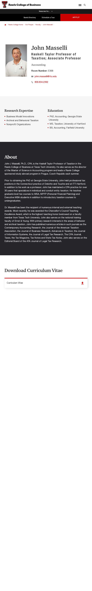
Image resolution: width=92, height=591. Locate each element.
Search (84, 4)
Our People (29, 24)
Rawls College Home (15, 24)
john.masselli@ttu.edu (46, 76)
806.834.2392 (41, 82)
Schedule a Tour (48, 17)
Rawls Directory (30, 17)
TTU (5, 25)
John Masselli (48, 24)
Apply (76, 17)
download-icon (46, 283)
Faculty (38, 24)
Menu (79, 4)
